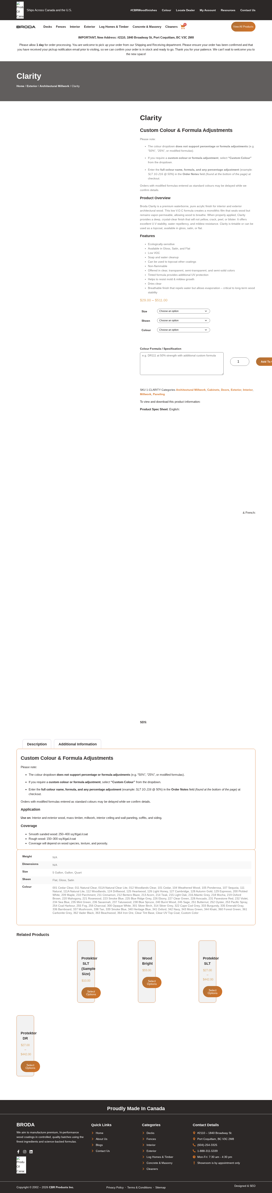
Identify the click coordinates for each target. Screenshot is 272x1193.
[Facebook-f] (18, 1151)
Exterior (89, 26)
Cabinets (213, 389)
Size (144, 311)
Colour (166, 10)
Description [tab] (37, 744)
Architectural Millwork (54, 86)
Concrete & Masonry (147, 26)
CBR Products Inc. (61, 1187)
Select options (91, 993)
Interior (75, 26)
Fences (61, 26)
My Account (208, 10)
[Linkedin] (31, 1151)
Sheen (146, 320)
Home (20, 86)
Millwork (145, 394)
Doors (225, 389)
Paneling (159, 394)
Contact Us (247, 10)
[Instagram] (24, 1151)
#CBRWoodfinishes (143, 10)
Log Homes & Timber (114, 26)
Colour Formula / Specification (160, 348)
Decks (47, 26)
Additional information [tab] (78, 744)
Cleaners (171, 26)
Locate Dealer (185, 10)
